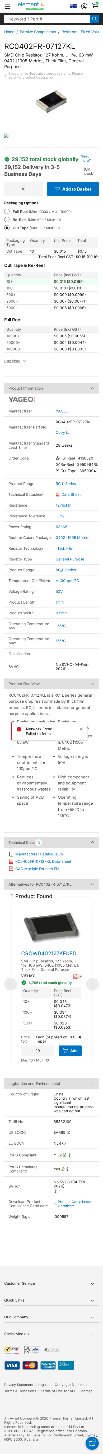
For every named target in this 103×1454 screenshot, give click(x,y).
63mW (61, 526)
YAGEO (62, 411)
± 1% (60, 516)
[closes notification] (81, 728)
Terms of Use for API (58, 1391)
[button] (7, 6)
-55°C (61, 626)
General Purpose (70, 559)
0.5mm (62, 613)
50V (59, 591)
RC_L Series (66, 484)
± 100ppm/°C (67, 580)
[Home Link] (41, 6)
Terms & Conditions (20, 1391)
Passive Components (38, 31)
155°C (61, 641)
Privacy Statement (18, 1384)
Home (9, 31)
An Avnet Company (20, 1418)
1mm (60, 602)
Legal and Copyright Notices (61, 1384)
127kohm (63, 505)
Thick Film (64, 548)
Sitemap (85, 1391)
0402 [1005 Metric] (73, 537)
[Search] (94, 19)
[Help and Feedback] (92, 1443)
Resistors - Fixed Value (81, 31)
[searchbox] (47, 19)
